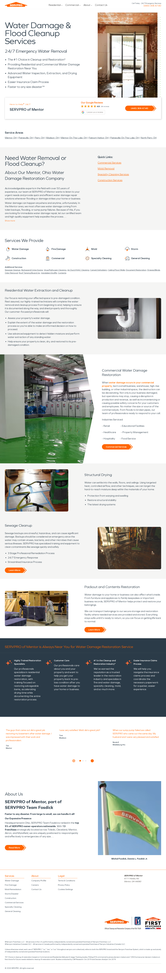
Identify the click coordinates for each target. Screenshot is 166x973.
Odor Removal (11, 273)
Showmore (10, 221)
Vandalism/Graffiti (49, 273)
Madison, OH (52, 137)
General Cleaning (13, 911)
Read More (14, 847)
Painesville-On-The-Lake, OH (124, 137)
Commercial (72, 5)
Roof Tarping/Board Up (29, 273)
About (86, 5)
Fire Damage (11, 885)
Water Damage (12, 880)
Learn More (14, 570)
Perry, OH (39, 137)
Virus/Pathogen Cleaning (55, 270)
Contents (62, 273)
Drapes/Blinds (153, 270)
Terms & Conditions (66, 880)
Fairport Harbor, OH (98, 137)
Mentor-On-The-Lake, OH (74, 137)
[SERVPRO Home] (16, 4)
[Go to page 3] (85, 760)
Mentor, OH (11, 137)
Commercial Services (109, 162)
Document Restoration (136, 270)
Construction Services (110, 180)
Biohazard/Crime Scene (32, 270)
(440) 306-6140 (152, 5)
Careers (35, 885)
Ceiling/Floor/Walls (116, 270)
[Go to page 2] (83, 760)
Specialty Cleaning (13, 907)
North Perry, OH (149, 137)
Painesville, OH (25, 137)
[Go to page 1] (80, 760)
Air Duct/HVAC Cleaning (78, 270)
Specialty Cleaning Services (113, 174)
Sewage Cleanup (12, 270)
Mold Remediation (13, 889)
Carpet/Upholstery (98, 270)
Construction (10, 898)
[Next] (92, 761)
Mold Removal (106, 168)
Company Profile (38, 880)
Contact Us (101, 5)
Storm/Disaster (12, 894)
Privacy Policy (64, 885)
